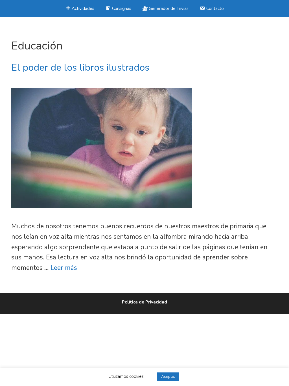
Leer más (64, 267)
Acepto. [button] (168, 376)
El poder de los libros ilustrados (80, 67)
